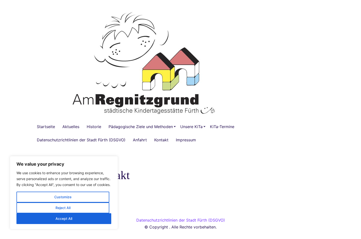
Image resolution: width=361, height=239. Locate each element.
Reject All (63, 208)
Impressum (186, 139)
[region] (64, 192)
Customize (62, 197)
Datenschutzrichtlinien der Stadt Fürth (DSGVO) (81, 139)
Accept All (64, 218)
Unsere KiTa (191, 126)
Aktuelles (70, 126)
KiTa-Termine (222, 126)
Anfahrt (140, 139)
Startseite (46, 126)
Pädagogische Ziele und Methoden (141, 126)
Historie (94, 126)
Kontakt (161, 139)
